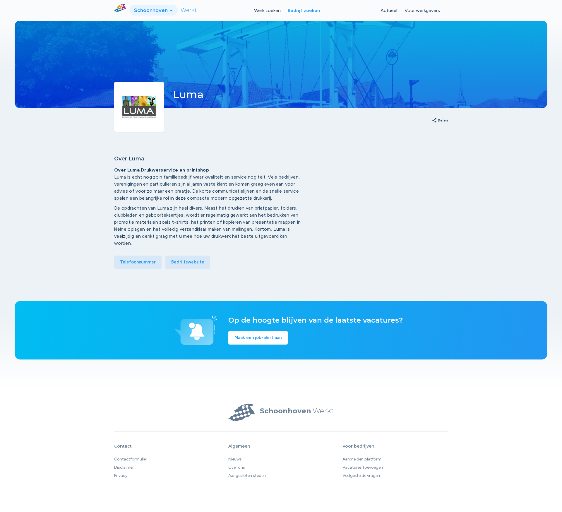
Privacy (120, 475)
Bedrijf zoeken (304, 10)
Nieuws (235, 459)
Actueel (389, 10)
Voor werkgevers (422, 10)
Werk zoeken (267, 10)
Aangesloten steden (247, 475)
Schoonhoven (151, 10)
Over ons (236, 467)
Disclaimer (124, 467)
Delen (440, 120)
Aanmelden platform (361, 459)
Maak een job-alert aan (258, 337)
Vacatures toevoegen (362, 467)
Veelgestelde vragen (361, 475)
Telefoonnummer (138, 262)
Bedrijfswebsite (187, 262)
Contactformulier (130, 459)
